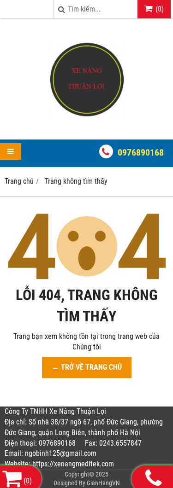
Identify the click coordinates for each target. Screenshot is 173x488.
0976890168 (141, 152)
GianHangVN (103, 483)
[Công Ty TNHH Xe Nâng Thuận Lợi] (87, 123)
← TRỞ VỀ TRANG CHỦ (87, 367)
